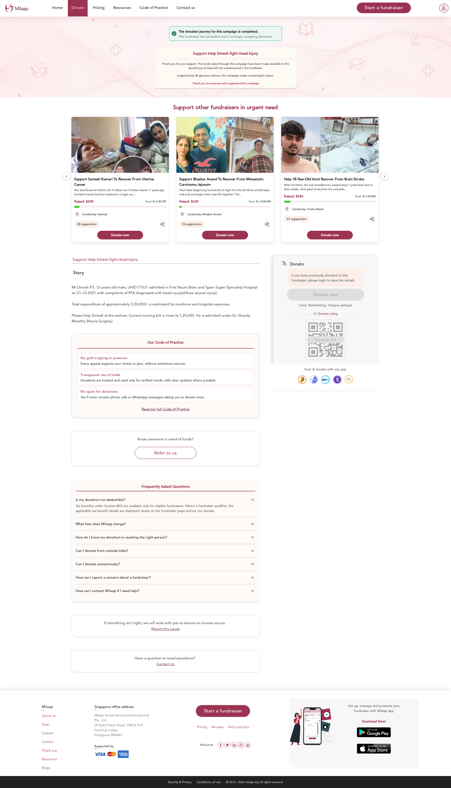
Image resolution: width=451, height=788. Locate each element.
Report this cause (165, 629)
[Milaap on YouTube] (248, 744)
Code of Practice (154, 7)
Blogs (46, 768)
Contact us (186, 7)
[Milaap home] (15, 7)
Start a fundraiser (223, 711)
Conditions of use (209, 782)
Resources (122, 7)
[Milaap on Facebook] (221, 744)
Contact (48, 742)
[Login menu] (443, 8)
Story (78, 273)
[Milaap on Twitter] (227, 744)
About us (48, 716)
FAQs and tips (238, 727)
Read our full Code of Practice (166, 409)
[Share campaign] (162, 224)
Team (46, 724)
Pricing (99, 7)
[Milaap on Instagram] (241, 744)
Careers (47, 733)
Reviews (217, 727)
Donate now (120, 235)
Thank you (49, 750)
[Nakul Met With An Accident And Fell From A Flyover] (330, 145)
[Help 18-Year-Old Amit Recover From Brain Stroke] (225, 145)
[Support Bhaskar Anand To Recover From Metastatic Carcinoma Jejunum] (120, 145)
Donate (77, 7)
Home (57, 7)
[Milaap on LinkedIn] (234, 744)
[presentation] (66, 176)
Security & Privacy (180, 782)
